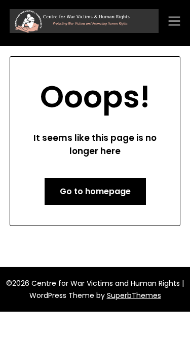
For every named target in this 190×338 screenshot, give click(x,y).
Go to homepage (95, 191)
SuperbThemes (134, 295)
